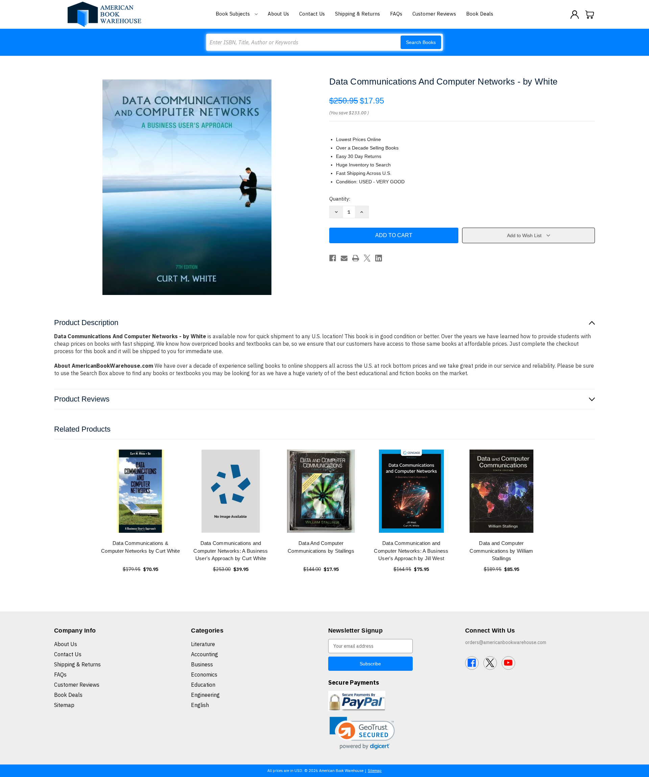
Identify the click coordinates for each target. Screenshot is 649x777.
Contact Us (312, 13)
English (200, 705)
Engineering (205, 694)
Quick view (140, 491)
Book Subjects (233, 13)
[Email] (344, 258)
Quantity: (339, 199)
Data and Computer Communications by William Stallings (501, 550)
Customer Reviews (434, 13)
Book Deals (479, 13)
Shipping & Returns (357, 13)
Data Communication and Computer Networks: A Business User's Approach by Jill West (411, 550)
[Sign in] (575, 14)
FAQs (396, 13)
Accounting (204, 654)
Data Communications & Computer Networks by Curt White (140, 547)
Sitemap (64, 705)
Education (203, 684)
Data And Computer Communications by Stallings (321, 547)
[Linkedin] (378, 258)
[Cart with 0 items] (590, 14)
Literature (203, 644)
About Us (278, 13)
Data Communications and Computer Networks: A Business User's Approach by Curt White (230, 550)
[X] (367, 258)
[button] (362, 733)
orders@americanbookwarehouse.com (505, 642)
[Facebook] (332, 258)
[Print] (355, 258)
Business (202, 664)
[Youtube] (508, 663)
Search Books (421, 42)
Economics (204, 674)
